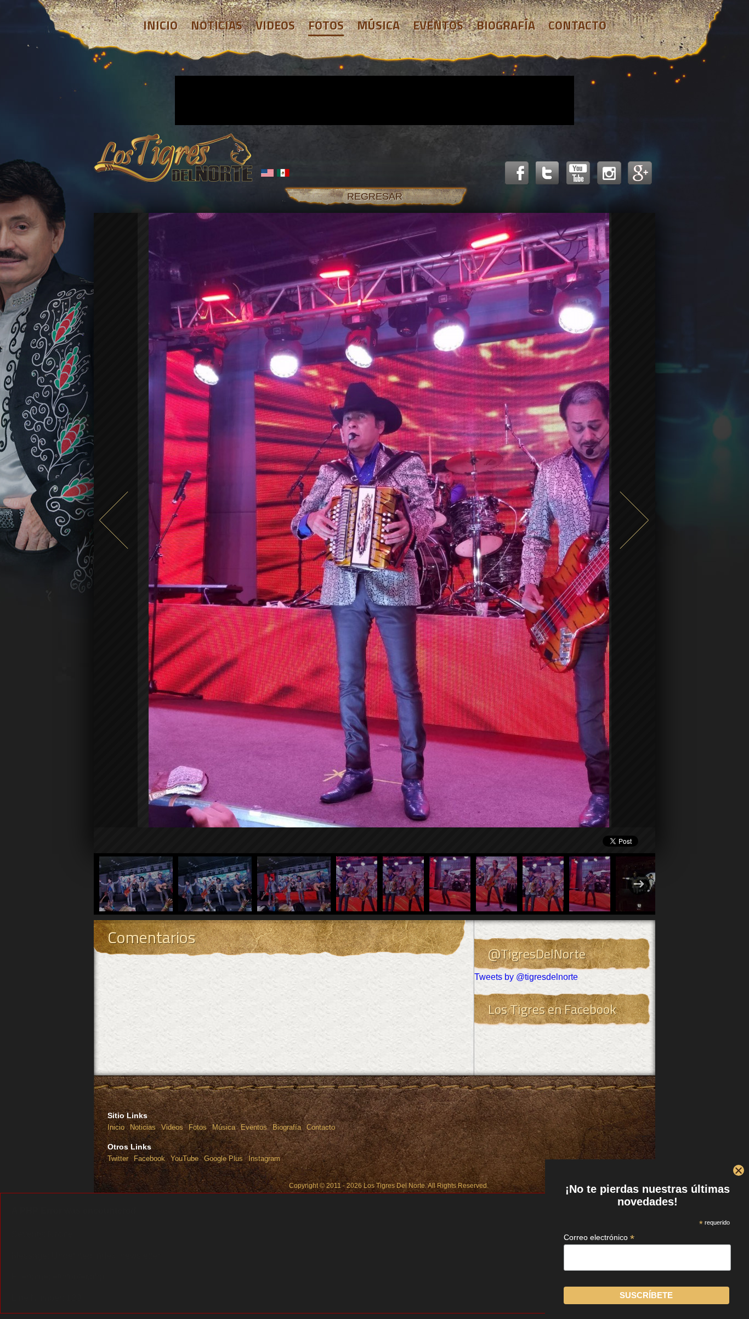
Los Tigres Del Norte (173, 158)
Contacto (321, 1127)
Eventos (254, 1127)
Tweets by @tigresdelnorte (526, 977)
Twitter (117, 1158)
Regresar (374, 196)
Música (223, 1127)
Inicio (115, 1127)
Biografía (287, 1127)
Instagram (264, 1158)
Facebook (149, 1158)
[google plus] (640, 173)
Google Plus (223, 1158)
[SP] (283, 173)
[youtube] (578, 173)
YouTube (184, 1158)
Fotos (198, 1127)
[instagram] (609, 173)
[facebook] (517, 173)
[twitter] (548, 173)
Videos (172, 1127)
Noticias (143, 1127)
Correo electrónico (599, 1237)
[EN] (267, 173)
